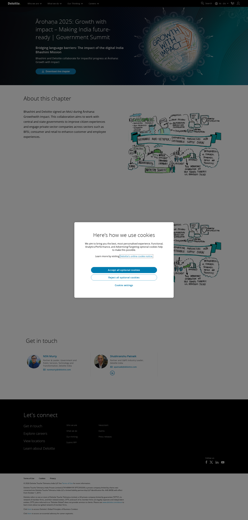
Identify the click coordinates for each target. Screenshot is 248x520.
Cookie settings (124, 285)
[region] (124, 260)
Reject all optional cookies (124, 277)
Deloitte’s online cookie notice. (136, 256)
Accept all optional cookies (124, 270)
